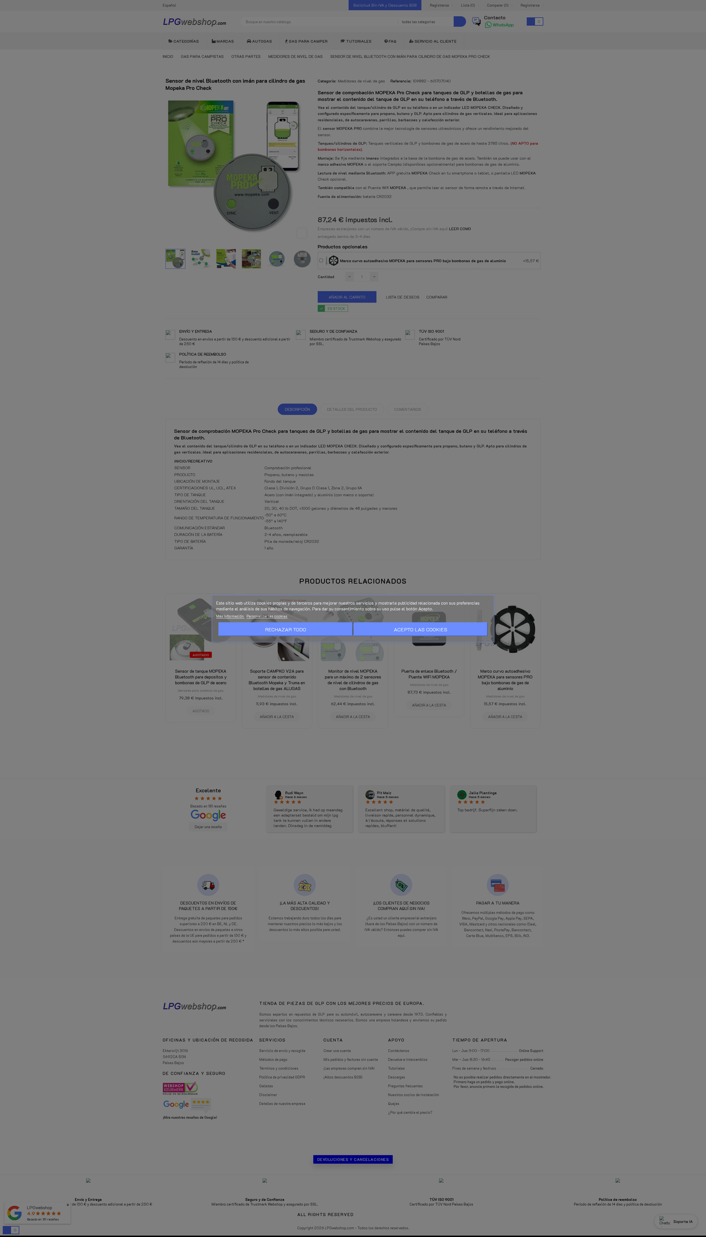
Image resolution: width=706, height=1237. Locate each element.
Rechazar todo (285, 629)
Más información (230, 615)
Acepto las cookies (420, 629)
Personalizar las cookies (267, 615)
